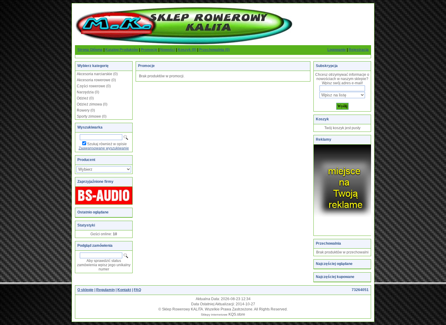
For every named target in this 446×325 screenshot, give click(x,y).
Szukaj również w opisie (107, 144)
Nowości (167, 50)
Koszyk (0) (187, 50)
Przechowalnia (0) (214, 50)
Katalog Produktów (121, 50)
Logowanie (336, 50)
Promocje (149, 50)
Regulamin (105, 290)
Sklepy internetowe (214, 314)
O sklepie (85, 290)
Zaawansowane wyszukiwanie (104, 148)
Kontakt (124, 290)
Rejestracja (359, 50)
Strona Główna (90, 50)
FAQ (137, 290)
